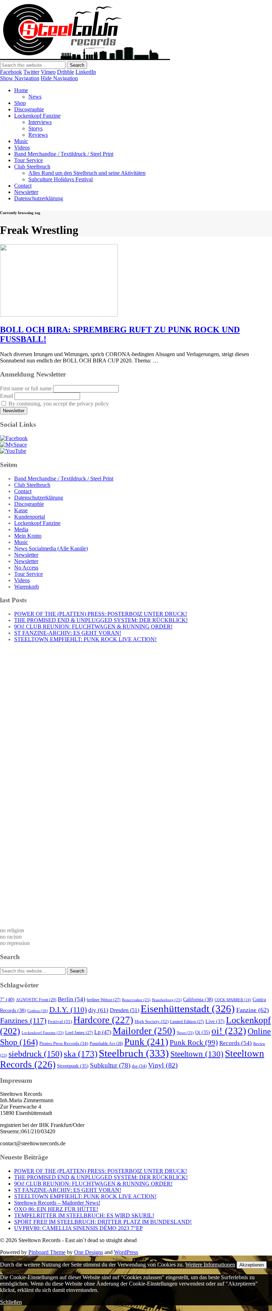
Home (21, 90)
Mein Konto (27, 536)
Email (6, 396)
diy (98, 1010)
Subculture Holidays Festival (60, 179)
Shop (20, 103)
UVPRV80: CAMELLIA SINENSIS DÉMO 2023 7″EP (78, 1228)
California (198, 999)
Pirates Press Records (63, 1043)
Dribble (65, 72)
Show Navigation (19, 78)
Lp (102, 1032)
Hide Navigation (59, 78)
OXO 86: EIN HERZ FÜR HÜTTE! (56, 1209)
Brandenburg (167, 1000)
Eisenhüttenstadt (188, 1008)
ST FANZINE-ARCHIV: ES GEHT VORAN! (67, 633)
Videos (22, 147)
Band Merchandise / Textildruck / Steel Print (63, 154)
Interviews (40, 122)
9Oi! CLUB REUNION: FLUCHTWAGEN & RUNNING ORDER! (93, 627)
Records (235, 1043)
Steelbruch (134, 1053)
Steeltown (196, 1054)
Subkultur (110, 1065)
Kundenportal (29, 517)
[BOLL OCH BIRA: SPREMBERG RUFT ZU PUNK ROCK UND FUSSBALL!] (59, 315)
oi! (228, 1031)
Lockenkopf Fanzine (37, 116)
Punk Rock (194, 1042)
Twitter (31, 72)
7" (7, 999)
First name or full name (26, 388)
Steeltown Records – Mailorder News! (57, 1203)
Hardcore (103, 1020)
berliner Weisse (103, 999)
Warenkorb (26, 587)
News (34, 97)
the (139, 1066)
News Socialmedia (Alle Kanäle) (51, 548)
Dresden (124, 1010)
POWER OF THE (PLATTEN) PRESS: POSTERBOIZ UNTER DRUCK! (100, 614)
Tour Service (28, 160)
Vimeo (48, 72)
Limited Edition (187, 1021)
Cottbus (37, 1011)
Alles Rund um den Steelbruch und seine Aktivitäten (87, 173)
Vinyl (163, 1065)
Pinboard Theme (47, 1252)
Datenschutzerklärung (38, 198)
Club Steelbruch (32, 167)
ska (80, 1053)
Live (215, 1021)
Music (21, 141)
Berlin (71, 999)
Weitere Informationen (210, 1265)
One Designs (88, 1252)
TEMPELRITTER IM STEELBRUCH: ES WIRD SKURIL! (84, 1215)
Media (21, 529)
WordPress (126, 1252)
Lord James (79, 1032)
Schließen (11, 1302)
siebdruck (35, 1053)
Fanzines (23, 1020)
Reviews (38, 135)
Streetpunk (73, 1066)
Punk (146, 1042)
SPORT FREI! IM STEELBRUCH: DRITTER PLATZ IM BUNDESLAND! (103, 1222)
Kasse (21, 510)
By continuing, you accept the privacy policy (58, 404)
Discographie (29, 109)
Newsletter (26, 192)
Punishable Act (106, 1043)
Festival (60, 1021)
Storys (35, 128)
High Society (152, 1021)
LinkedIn (85, 72)
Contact (23, 186)
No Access (26, 568)
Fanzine (252, 1010)
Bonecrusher (136, 1000)
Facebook (11, 72)
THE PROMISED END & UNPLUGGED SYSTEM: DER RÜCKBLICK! (101, 620)
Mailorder (144, 1031)
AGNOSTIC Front (36, 999)
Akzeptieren (251, 1265)
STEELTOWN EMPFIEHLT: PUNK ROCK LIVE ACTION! (85, 639)
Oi (202, 1032)
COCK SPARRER (233, 1000)
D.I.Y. (68, 1009)
